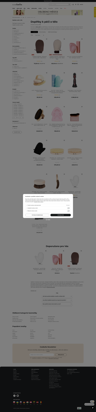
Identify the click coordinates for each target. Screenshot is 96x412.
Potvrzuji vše (61, 215)
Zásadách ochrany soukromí (38, 201)
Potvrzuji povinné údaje (37, 215)
